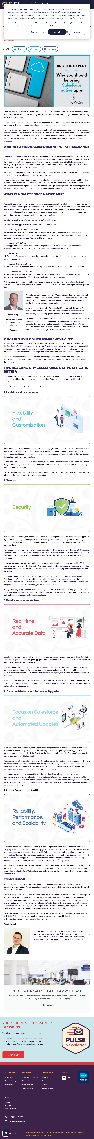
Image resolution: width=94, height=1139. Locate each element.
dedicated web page (68, 589)
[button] (19, 49)
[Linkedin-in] (64, 1078)
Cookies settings (37, 32)
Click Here (47, 1005)
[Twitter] (69, 1078)
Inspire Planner (44, 112)
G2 (83, 321)
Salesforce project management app (50, 454)
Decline (77, 32)
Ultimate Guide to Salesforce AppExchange (70, 172)
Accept (57, 32)
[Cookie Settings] (5, 1133)
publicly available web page (33, 849)
